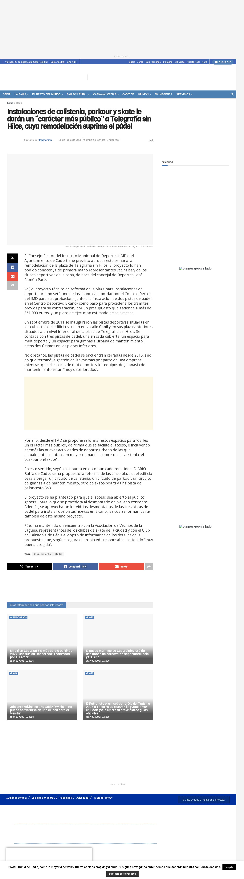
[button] (204, 799)
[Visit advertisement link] (224, 77)
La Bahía (20, 94)
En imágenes (163, 94)
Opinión (143, 94)
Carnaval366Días (104, 94)
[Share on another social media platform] (12, 285)
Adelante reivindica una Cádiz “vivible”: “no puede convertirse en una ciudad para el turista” (41, 710)
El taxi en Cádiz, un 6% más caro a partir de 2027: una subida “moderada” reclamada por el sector (41, 654)
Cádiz (132, 62)
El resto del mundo (46, 94)
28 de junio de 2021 (70, 140)
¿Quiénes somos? (16, 797)
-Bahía (89, 617)
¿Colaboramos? (103, 797)
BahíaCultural (77, 94)
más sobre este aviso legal (122, 874)
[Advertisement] (122, 26)
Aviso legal (82, 797)
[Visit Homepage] (42, 77)
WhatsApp (224, 62)
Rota (204, 62)
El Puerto (180, 62)
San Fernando (153, 62)
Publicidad (65, 797)
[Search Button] (232, 94)
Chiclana (167, 62)
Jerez (140, 62)
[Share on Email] (12, 276)
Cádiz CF (128, 94)
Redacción (45, 140)
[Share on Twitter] (12, 258)
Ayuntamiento (42, 554)
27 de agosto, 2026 (23, 660)
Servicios (183, 94)
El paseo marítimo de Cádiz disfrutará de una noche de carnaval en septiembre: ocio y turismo (117, 654)
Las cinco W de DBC (43, 797)
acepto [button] (229, 867)
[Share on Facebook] (12, 267)
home (10, 103)
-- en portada (18, 617)
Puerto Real (193, 62)
